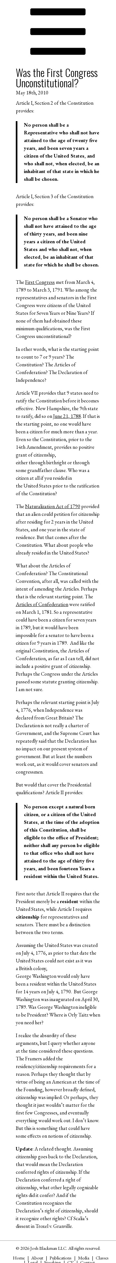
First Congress (40, 282)
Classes (102, 1258)
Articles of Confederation (42, 604)
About (37, 1258)
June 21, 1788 (67, 416)
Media (83, 1258)
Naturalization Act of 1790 (52, 506)
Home (19, 1258)
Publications (61, 1258)
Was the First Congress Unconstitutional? (57, 77)
